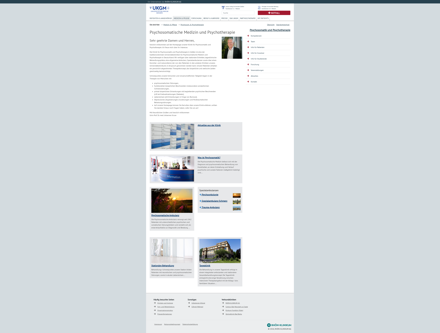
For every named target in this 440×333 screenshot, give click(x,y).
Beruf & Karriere (211, 18)
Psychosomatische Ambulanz (165, 215)
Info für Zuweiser (257, 53)
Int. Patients (263, 18)
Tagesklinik (204, 265)
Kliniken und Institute (165, 303)
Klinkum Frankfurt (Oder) (234, 310)
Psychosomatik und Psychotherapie (270, 30)
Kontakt (254, 81)
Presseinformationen (164, 314)
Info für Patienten (257, 47)
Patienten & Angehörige (161, 18)
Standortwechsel (282, 25)
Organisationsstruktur (165, 310)
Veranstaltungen (257, 70)
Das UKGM (234, 18)
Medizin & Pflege (181, 18)
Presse (224, 18)
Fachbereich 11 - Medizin (233, 9)
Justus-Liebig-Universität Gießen (235, 6)
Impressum (158, 324)
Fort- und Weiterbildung (165, 307)
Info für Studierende (259, 59)
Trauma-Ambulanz (210, 207)
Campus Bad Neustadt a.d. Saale (237, 307)
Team (253, 41)
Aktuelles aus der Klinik (209, 125)
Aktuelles (254, 76)
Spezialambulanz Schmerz (214, 200)
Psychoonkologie (209, 194)
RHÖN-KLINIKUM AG (233, 303)
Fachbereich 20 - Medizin (269, 9)
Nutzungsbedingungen (172, 324)
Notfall (275, 13)
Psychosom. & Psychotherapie (192, 25)
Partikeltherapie (248, 18)
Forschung (196, 18)
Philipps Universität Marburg (270, 6)
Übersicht (270, 25)
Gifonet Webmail (197, 307)
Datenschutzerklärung (190, 324)
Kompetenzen (256, 36)
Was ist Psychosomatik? (209, 157)
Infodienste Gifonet (198, 303)
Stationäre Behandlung (162, 265)
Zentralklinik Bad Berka (234, 314)
